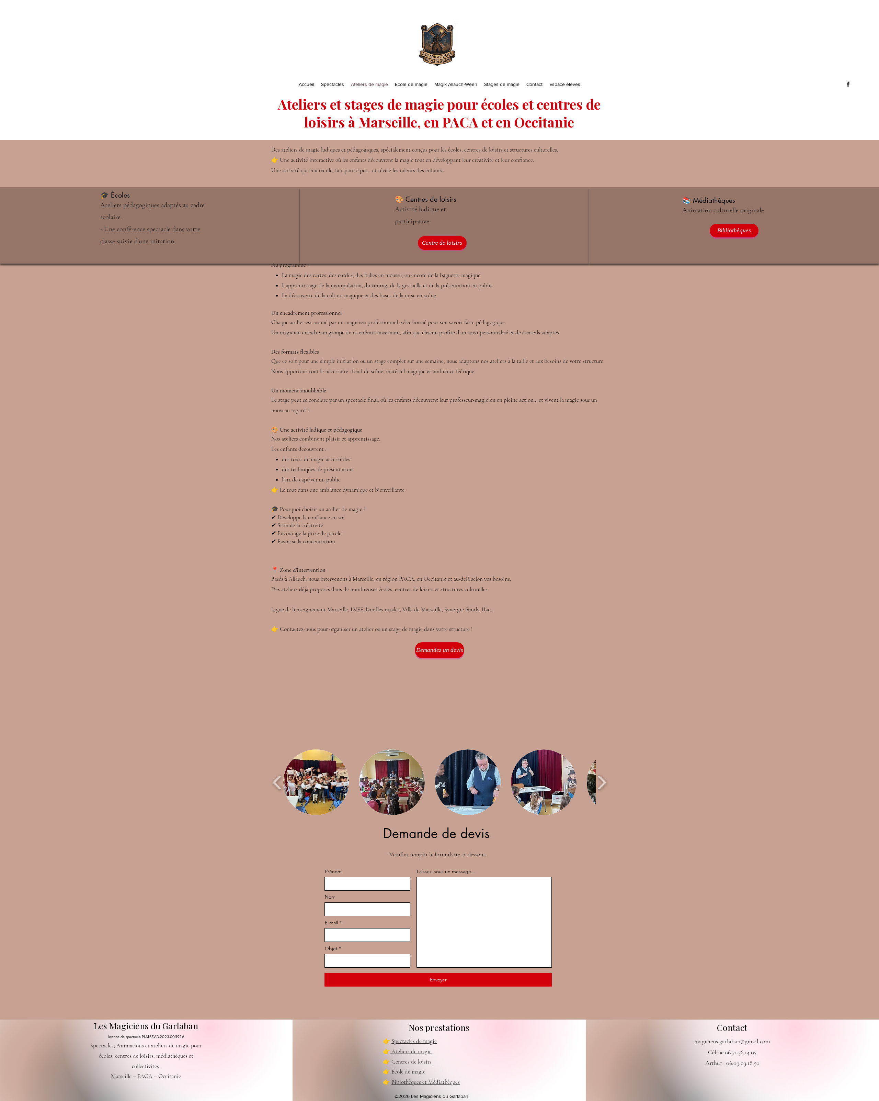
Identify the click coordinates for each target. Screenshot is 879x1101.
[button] (316, 782)
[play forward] (601, 782)
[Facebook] (848, 84)
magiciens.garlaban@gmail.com (732, 1041)
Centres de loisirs (411, 1061)
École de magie (407, 1071)
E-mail (331, 922)
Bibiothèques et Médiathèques (425, 1082)
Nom (330, 896)
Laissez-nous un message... (446, 871)
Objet (331, 948)
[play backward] (277, 782)
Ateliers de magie (411, 1051)
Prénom (333, 871)
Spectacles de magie (414, 1041)
